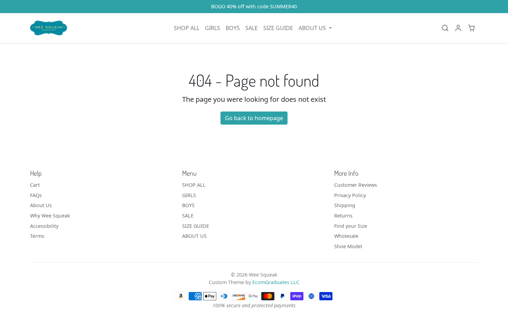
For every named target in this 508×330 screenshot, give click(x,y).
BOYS (233, 28)
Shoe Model (348, 246)
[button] (315, 28)
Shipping (344, 205)
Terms (37, 236)
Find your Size (350, 226)
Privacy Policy (350, 195)
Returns (343, 215)
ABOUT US (194, 236)
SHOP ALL (186, 28)
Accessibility (44, 226)
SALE (251, 28)
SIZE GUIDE (278, 28)
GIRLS (212, 28)
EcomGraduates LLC (275, 282)
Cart (35, 185)
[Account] (458, 28)
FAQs (36, 195)
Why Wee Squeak (50, 215)
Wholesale (346, 236)
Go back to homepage (254, 118)
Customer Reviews (355, 185)
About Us (41, 205)
